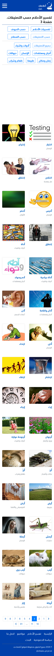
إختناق (21, 177)
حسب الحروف (18, 29)
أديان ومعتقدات (42, 53)
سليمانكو (40, 651)
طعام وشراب (16, 60)
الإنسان (25, 53)
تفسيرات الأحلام (41, 29)
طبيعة (30, 60)
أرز (51, 470)
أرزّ (24, 470)
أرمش (49, 536)
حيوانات (12, 53)
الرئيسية (48, 633)
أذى (50, 343)
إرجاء (22, 407)
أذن (23, 310)
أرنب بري (20, 569)
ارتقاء (22, 377)
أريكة (49, 603)
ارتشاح (48, 377)
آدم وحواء (20, 277)
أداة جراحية (46, 277)
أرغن (22, 503)
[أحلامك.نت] (45, 6)
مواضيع (21, 633)
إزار (23, 603)
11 (32, 624)
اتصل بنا (10, 633)
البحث (28, 639)
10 (37, 624)
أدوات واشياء (22, 45)
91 (21, 624)
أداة (23, 244)
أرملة (22, 536)
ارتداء (22, 343)
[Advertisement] (27, 92)
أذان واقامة (46, 310)
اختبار (49, 144)
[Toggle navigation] (4, 5)
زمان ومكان (45, 60)
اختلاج (48, 177)
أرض (50, 503)
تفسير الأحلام (34, 633)
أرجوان (48, 436)
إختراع (22, 144)
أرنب (49, 569)
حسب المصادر (18, 36)
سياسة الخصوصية (43, 639)
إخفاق (48, 244)
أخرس (49, 210)
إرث (50, 407)
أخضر (22, 210)
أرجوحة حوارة (18, 436)
